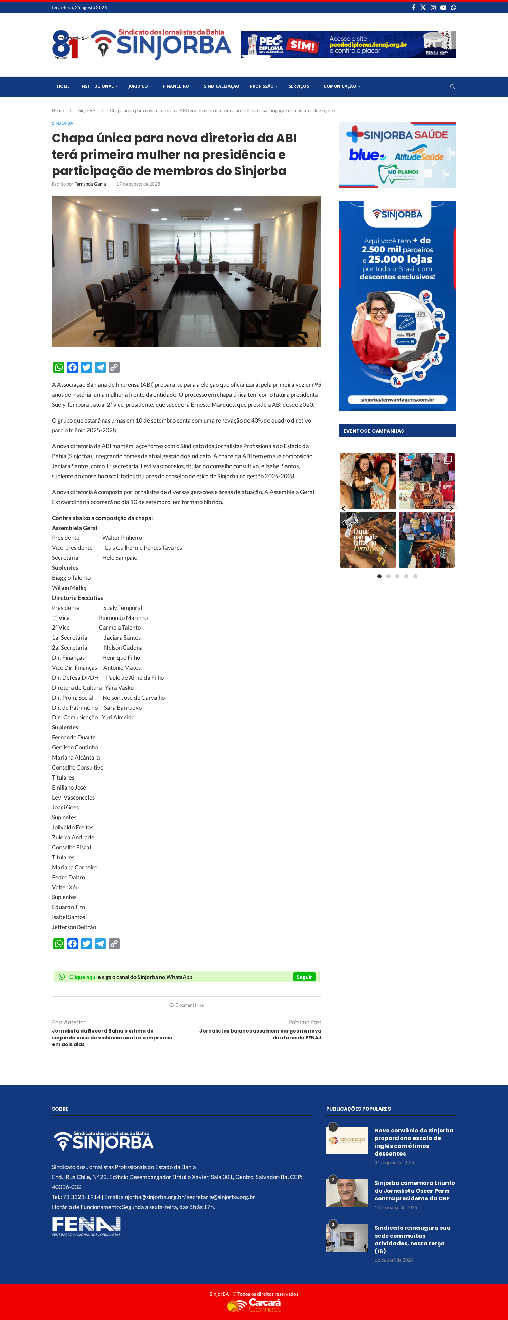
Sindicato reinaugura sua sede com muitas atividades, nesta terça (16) (413, 1239)
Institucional (97, 86)
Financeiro (176, 86)
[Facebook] (413, 7)
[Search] (452, 87)
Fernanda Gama (90, 184)
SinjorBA (86, 110)
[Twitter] (423, 7)
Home (63, 86)
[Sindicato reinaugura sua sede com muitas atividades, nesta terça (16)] (347, 1238)
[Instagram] (433, 7)
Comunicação (340, 86)
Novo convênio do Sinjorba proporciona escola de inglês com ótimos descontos (414, 1142)
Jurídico (138, 86)
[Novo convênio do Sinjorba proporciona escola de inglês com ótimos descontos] (347, 1140)
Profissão (262, 86)
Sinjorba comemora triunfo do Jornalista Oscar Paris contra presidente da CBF (415, 1191)
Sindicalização (221, 86)
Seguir (304, 976)
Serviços (299, 86)
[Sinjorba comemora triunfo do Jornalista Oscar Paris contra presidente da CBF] (347, 1193)
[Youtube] (443, 7)
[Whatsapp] (453, 7)
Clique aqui (83, 976)
